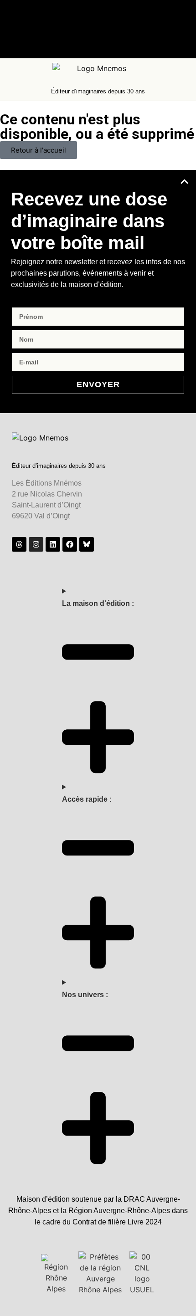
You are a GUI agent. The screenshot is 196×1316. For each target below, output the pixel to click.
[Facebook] (69, 544)
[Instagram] (36, 544)
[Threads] (19, 544)
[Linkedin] (53, 544)
